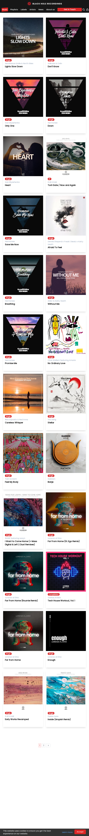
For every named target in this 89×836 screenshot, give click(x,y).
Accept (80, 831)
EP (49, 179)
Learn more (67, 832)
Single (8, 60)
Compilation (54, 594)
